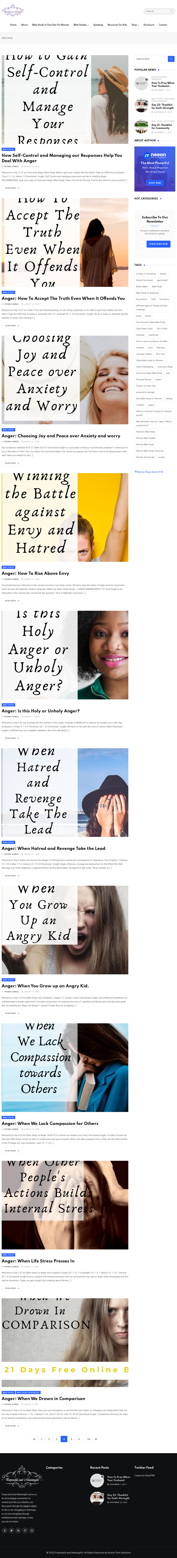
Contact (163, 25)
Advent (163, 274)
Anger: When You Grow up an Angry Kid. (45, 986)
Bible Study (157, 99)
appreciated (162, 280)
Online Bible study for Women (149, 360)
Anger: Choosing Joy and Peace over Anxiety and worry (61, 436)
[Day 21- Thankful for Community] (141, 126)
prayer (158, 379)
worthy (161, 457)
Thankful (140, 405)
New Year (160, 354)
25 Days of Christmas (146, 274)
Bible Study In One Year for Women (50, 25)
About (24, 25)
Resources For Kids (117, 25)
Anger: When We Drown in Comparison (43, 1399)
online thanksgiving (144, 367)
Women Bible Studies (145, 438)
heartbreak (153, 335)
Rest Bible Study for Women (149, 398)
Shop (134, 25)
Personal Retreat (143, 379)
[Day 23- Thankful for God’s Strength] (141, 105)
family (148, 316)
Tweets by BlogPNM (144, 1475)
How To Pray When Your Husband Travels (163, 86)
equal (138, 316)
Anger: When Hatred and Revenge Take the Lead (53, 849)
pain (168, 373)
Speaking (98, 25)
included (140, 347)
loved (150, 347)
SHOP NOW (155, 183)
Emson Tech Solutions (119, 1552)
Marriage (156, 79)
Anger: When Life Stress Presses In (38, 1261)
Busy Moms (141, 299)
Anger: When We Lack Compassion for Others (50, 1124)
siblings (169, 398)
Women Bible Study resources (150, 451)
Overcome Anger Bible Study (149, 373)
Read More (10, 188)
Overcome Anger (165, 367)
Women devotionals (145, 457)
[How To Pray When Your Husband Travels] (141, 83)
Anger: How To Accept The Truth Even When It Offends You (63, 299)
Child (153, 299)
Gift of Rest (162, 328)
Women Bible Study (145, 444)
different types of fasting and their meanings (152, 307)
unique (151, 405)
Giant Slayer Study (144, 328)
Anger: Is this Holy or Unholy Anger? (41, 711)
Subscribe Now (158, 244)
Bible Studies (80, 25)
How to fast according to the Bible (151, 341)
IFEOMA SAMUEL (11, 166)
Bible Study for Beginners (147, 293)
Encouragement (159, 77)
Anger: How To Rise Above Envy (35, 573)
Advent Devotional (144, 280)
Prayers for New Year (146, 386)
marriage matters (144, 354)
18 (88, 1439)
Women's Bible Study (145, 432)
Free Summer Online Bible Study (150, 322)
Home (13, 25)
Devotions (169, 99)
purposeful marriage (145, 392)
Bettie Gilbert (142, 286)
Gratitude (140, 335)
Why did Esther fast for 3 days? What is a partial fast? (154, 423)
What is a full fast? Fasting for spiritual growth (153, 413)
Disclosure (149, 25)
